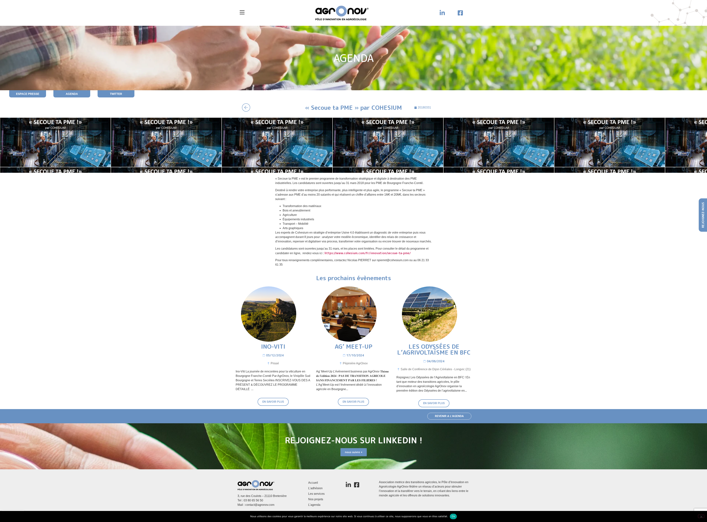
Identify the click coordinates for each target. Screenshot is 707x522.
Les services (316, 493)
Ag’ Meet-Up (353, 346)
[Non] (701, 516)
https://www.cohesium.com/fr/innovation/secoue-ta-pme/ (368, 253)
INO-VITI (273, 346)
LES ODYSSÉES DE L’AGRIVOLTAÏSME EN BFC (434, 349)
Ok (453, 516)
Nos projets (315, 499)
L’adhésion (315, 488)
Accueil (313, 482)
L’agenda (314, 504)
